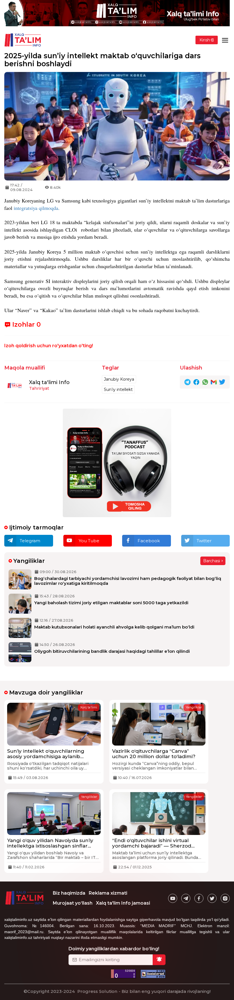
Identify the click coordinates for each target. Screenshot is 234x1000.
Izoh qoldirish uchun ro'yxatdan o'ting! (48, 345)
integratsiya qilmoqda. (37, 207)
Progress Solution (97, 991)
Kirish (204, 40)
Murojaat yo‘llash (72, 903)
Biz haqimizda (69, 893)
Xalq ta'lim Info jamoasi (123, 903)
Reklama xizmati (108, 893)
